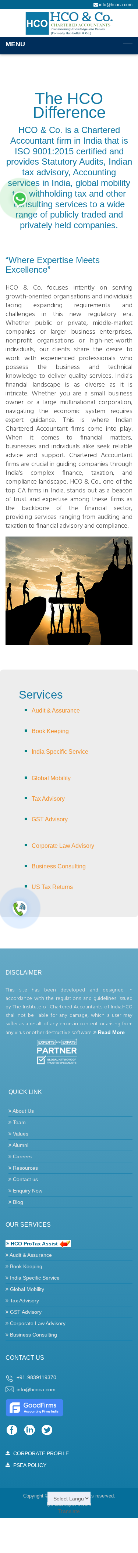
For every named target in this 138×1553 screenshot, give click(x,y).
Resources (24, 1168)
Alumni (19, 1145)
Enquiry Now (26, 1191)
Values (19, 1134)
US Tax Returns (52, 887)
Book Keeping (50, 731)
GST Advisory (50, 819)
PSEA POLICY (28, 1465)
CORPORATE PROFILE (39, 1453)
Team (18, 1122)
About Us (22, 1111)
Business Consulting (59, 866)
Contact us (24, 1179)
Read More (110, 1032)
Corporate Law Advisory (63, 846)
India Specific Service (60, 752)
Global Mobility (51, 778)
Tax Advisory (48, 799)
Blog (17, 1202)
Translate (69, 1511)
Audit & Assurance (56, 710)
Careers (21, 1156)
